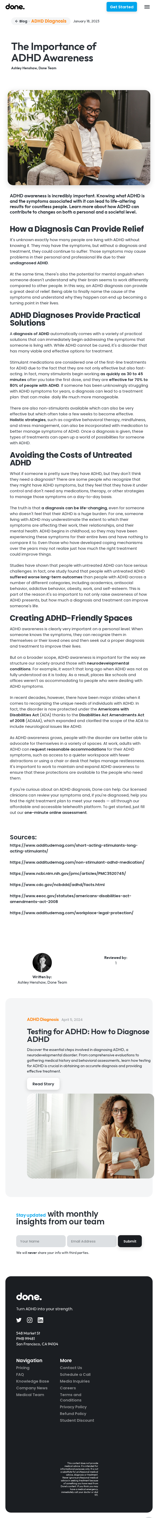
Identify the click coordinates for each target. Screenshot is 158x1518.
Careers (68, 1388)
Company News (32, 1388)
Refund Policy (73, 1413)
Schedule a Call (75, 1374)
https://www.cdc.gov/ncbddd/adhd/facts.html (57, 884)
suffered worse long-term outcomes (46, 577)
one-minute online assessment (55, 812)
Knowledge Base (32, 1381)
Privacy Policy (73, 1407)
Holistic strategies (28, 419)
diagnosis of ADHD (30, 333)
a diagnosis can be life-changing (73, 508)
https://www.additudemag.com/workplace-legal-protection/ (72, 913)
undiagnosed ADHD (29, 263)
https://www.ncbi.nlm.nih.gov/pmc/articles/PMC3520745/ (68, 873)
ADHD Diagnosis (48, 21)
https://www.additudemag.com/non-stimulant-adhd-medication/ (77, 862)
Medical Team (30, 1394)
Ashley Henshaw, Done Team (33, 68)
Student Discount (77, 1420)
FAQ (20, 1374)
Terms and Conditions (71, 1397)
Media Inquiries (75, 1381)
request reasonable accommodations (67, 749)
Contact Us (71, 1367)
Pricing (22, 1367)
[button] (147, 7)
